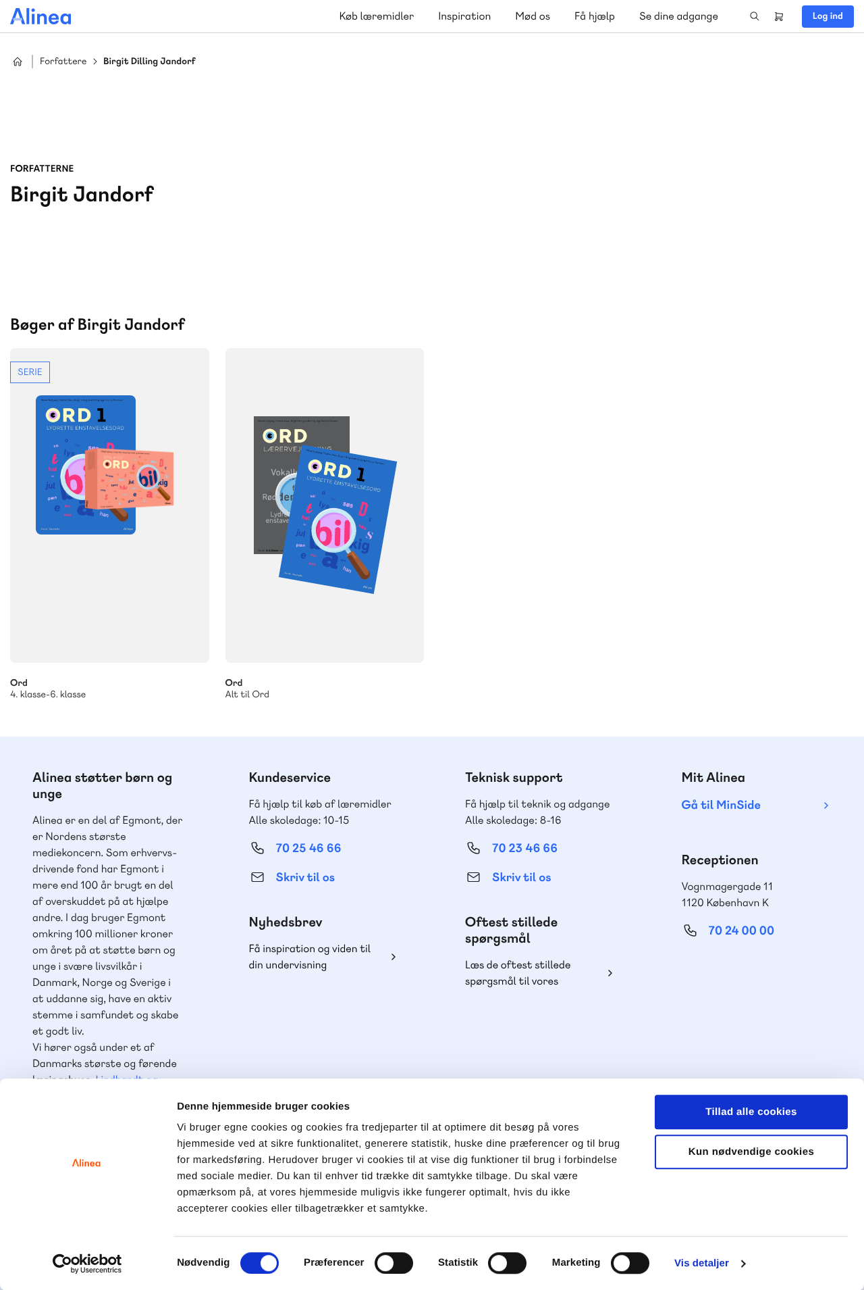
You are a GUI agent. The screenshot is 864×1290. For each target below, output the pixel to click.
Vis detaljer (701, 1263)
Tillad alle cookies (751, 1112)
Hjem (17, 61)
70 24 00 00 (742, 931)
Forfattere (63, 62)
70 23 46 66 (525, 848)
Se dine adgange (678, 16)
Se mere (109, 524)
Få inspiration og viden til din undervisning (310, 956)
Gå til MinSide (721, 805)
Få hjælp (594, 16)
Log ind (828, 16)
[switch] (394, 1263)
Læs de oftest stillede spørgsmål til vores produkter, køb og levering (528, 973)
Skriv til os (305, 877)
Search (754, 16)
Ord (325, 505)
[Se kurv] (779, 16)
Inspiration (464, 16)
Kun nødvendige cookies (751, 1152)
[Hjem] (40, 16)
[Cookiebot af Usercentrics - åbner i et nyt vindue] (87, 1264)
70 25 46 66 (309, 848)
